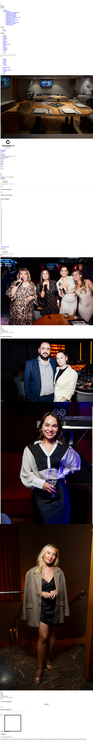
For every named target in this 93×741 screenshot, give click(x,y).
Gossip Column (6, 67)
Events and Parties (7, 69)
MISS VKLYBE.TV (10, 18)
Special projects (6, 11)
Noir (4, 68)
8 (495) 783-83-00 (4, 157)
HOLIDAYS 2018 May (11, 13)
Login (4, 52)
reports (4, 58)
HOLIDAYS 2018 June (11, 15)
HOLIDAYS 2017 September (12, 22)
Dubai (4, 36)
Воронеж (5, 47)
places (4, 62)
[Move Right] (2, 714)
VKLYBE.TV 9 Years (11, 23)
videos (4, 60)
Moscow (2, 33)
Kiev (4, 40)
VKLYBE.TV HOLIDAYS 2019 (13, 17)
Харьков (5, 49)
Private (4, 71)
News (4, 63)
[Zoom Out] (2, 713)
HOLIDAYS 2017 (10, 21)
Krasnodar (5, 41)
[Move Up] (3, 714)
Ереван (5, 50)
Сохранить (7, 199)
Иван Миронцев (5, 246)
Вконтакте (5, 182)
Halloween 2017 (9, 24)
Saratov (5, 45)
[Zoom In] (1, 713)
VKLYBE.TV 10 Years (11, 16)
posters (4, 61)
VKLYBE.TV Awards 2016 (12, 19)
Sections (2, 6)
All (4, 72)
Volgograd (5, 38)
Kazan (4, 39)
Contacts (5, 10)
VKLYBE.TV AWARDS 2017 (12, 12)
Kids (4, 73)
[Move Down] (5, 714)
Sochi (4, 46)
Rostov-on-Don (6, 44)
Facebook (5, 181)
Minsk (4, 43)
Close (2, 199)
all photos (46, 704)
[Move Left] (1, 714)
